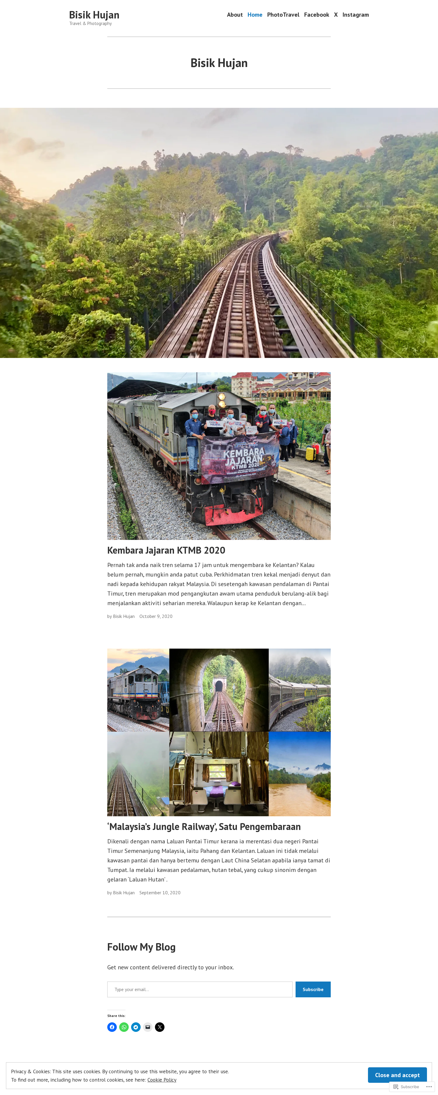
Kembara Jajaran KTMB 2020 (166, 550)
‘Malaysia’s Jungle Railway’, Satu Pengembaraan (204, 826)
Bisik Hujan (94, 14)
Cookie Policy (161, 1079)
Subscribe (313, 989)
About (235, 15)
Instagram (356, 15)
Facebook (316, 15)
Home (255, 15)
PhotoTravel (283, 15)
